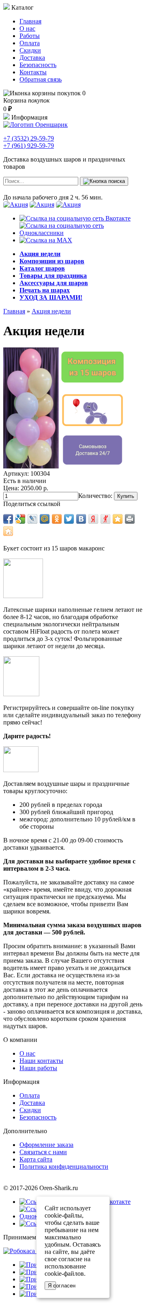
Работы (29, 35)
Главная (30, 21)
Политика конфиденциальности (63, 1166)
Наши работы (38, 1068)
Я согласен (52, 1286)
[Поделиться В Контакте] (81, 519)
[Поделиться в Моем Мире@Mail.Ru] (44, 519)
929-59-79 (28, 145)
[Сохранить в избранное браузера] (117, 519)
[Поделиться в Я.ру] (105, 519)
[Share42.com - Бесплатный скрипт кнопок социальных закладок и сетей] (8, 531)
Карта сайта (35, 1159)
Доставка (32, 57)
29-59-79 (28, 138)
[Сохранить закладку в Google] (20, 519)
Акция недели (51, 311)
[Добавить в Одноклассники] (57, 519)
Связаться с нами (43, 1152)
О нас (27, 28)
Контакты (33, 72)
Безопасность (37, 64)
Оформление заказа (46, 1144)
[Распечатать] (130, 519)
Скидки (30, 50)
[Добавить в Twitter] (69, 519)
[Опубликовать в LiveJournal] (32, 519)
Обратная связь (40, 79)
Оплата (29, 43)
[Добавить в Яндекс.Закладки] (93, 519)
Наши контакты (41, 1060)
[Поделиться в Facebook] (8, 519)
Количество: (95, 495)
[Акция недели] (64, 466)
